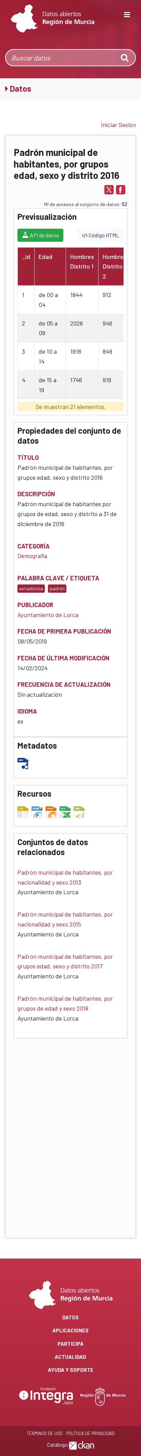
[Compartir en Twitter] (109, 189)
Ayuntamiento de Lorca (47, 614)
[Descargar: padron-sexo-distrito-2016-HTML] (37, 811)
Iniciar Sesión (118, 124)
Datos (70, 1317)
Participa (70, 1344)
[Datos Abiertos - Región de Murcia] (52, 18)
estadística (31, 588)
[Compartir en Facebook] (121, 189)
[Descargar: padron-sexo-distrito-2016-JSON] (52, 811)
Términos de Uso (45, 1433)
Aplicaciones (70, 1330)
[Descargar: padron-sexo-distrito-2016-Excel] (66, 811)
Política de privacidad (90, 1433)
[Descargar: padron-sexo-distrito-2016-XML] (80, 811)
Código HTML (103, 235)
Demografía (32, 555)
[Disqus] (70, 1132)
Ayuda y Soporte (70, 1370)
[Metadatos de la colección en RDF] (23, 762)
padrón (57, 588)
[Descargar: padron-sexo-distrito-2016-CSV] (23, 811)
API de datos (44, 235)
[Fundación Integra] (46, 1395)
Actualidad (70, 1357)
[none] (125, 58)
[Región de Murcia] (103, 1395)
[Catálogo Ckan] (81, 1444)
